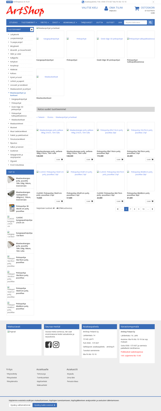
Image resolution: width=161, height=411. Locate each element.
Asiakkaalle (69, 22)
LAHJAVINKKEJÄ (16, 38)
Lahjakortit (14, 34)
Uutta (99, 22)
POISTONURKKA (17, 165)
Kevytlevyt (14, 65)
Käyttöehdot (42, 381)
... (122, 209)
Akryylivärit (14, 46)
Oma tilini (116, 7)
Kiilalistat (13, 69)
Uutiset (110, 22)
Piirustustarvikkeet (17, 139)
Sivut (55, 22)
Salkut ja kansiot (17, 147)
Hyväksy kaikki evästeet (43, 405)
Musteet (13, 127)
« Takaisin (40, 117)
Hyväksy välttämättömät (20, 405)
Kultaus (13, 73)
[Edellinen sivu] (117, 209)
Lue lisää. (123, 400)
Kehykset (14, 61)
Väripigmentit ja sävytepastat (16, 155)
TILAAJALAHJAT (16, 42)
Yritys (44, 22)
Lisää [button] (58, 159)
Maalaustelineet (16, 123)
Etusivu (13, 22)
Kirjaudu (112, 11)
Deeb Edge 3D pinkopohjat (17, 108)
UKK (120, 22)
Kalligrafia (14, 58)
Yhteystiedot (12, 377)
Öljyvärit (13, 161)
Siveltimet (14, 151)
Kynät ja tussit (16, 77)
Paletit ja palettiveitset (19, 135)
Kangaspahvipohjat (19, 99)
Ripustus (13, 143)
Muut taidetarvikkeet (18, 131)
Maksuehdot (42, 385)
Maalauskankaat (18, 119)
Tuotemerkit (28, 22)
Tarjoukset (86, 22)
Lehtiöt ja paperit (17, 81)
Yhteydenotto (12, 381)
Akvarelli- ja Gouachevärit (20, 50)
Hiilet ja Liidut (15, 54)
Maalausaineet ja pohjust (20, 89)
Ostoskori (148, 7)
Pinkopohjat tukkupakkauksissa (19, 114)
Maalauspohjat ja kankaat (18, 94)
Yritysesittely (12, 374)
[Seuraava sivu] (152, 209)
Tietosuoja (41, 374)
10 (143, 209)
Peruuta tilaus (72, 381)
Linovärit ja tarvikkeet (19, 85)
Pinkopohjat (16, 103)
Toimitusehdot (43, 377)
